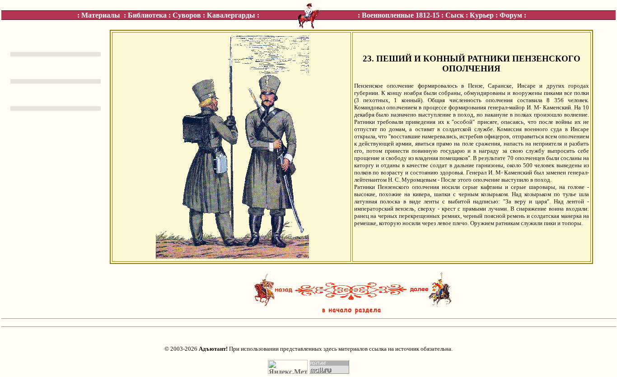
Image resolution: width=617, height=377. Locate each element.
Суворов (187, 15)
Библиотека (147, 15)
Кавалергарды (231, 15)
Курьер (482, 15)
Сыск (454, 15)
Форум (511, 15)
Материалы (100, 15)
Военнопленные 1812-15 (400, 15)
